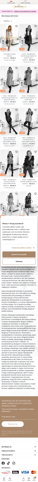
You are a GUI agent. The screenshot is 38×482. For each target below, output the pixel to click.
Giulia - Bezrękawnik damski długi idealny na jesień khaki (29, 98)
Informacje (6, 447)
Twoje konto (7, 455)
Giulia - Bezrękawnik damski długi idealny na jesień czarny (29, 56)
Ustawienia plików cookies (22, 248)
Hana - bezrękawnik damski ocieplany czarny (28, 180)
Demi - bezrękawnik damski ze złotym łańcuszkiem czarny (9, 139)
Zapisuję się (12, 424)
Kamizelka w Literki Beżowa (9, 55)
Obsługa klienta (8, 451)
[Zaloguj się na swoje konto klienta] (23, 478)
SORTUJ (8, 21)
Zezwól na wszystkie (19, 254)
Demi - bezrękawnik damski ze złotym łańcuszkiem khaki (9, 181)
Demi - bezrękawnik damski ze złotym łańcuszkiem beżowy (28, 139)
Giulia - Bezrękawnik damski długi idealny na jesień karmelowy (10, 98)
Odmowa (19, 261)
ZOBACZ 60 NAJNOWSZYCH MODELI (25, 11)
